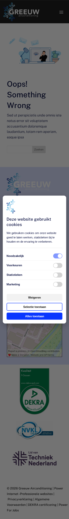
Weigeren (34, 297)
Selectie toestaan (34, 306)
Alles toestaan (34, 316)
